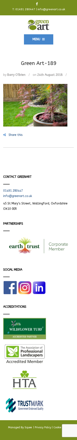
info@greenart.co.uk (51, 9)
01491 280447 (25, 9)
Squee (29, 427)
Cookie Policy (61, 427)
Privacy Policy (43, 427)
